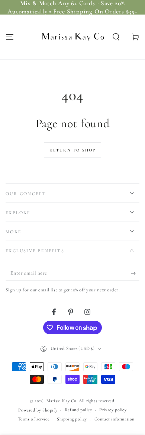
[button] (116, 37)
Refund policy (78, 409)
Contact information (114, 419)
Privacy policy (112, 409)
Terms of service (34, 419)
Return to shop (72, 150)
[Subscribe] (135, 273)
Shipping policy (72, 419)
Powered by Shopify (37, 410)
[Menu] (9, 37)
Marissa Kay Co (61, 400)
